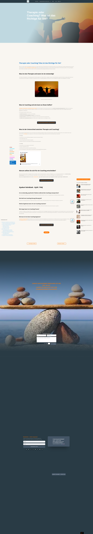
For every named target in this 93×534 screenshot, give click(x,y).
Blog (56, 1)
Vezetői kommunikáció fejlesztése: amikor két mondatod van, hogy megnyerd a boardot (86, 184)
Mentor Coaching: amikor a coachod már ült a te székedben (86, 225)
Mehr (53, 1)
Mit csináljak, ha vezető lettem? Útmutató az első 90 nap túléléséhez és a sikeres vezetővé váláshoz (86, 215)
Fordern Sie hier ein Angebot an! (83, 179)
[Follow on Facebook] (31, 449)
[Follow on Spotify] (40, 449)
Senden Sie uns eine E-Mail (59, 441)
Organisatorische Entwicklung (44, 1)
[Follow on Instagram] (29, 449)
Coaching (36, 1)
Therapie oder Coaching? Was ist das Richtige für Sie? (40, 63)
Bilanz (11, 154)
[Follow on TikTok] (38, 449)
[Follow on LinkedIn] (26, 449)
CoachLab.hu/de (36, 176)
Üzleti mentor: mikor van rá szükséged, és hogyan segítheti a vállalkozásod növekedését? (86, 210)
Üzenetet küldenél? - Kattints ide (58, 474)
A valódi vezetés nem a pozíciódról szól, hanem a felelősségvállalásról (86, 200)
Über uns (59, 1)
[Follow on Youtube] (35, 449)
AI (50, 1)
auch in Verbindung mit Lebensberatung (30, 67)
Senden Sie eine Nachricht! (12, 162)
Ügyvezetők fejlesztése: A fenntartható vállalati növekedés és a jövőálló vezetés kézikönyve (86, 189)
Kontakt (46, 232)
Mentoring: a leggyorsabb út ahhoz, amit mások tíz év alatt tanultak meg (87, 230)
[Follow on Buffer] (42, 449)
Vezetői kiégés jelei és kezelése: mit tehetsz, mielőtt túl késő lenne (87, 205)
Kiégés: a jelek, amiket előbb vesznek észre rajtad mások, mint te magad (86, 194)
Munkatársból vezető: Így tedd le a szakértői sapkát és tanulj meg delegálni (87, 220)
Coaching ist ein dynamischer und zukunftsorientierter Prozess (27, 108)
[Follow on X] (33, 449)
